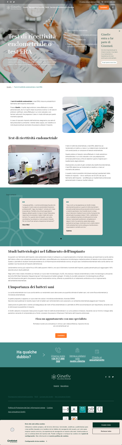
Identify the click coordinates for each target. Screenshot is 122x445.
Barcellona (64, 386)
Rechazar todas (106, 431)
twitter (14, 2)
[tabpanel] (39, 213)
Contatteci (61, 335)
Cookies (50, 408)
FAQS (47, 7)
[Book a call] (94, 7)
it (113, 7)
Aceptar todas (106, 425)
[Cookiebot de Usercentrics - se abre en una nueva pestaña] (12, 441)
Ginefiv (25, 7)
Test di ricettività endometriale (77, 30)
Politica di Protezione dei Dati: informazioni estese (26, 408)
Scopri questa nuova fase (109, 62)
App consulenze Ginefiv (63, 397)
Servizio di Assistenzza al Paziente (62, 7)
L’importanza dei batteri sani (76, 39)
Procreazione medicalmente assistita (20, 397)
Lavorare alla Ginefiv (46, 397)
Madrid (56, 386)
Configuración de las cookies (35, 441)
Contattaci (103, 7)
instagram (11, 2)
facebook (8, 2)
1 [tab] (61, 239)
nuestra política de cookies (58, 436)
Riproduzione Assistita (36, 7)
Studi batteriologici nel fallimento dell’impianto (82, 35)
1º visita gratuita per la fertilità (89, 2)
